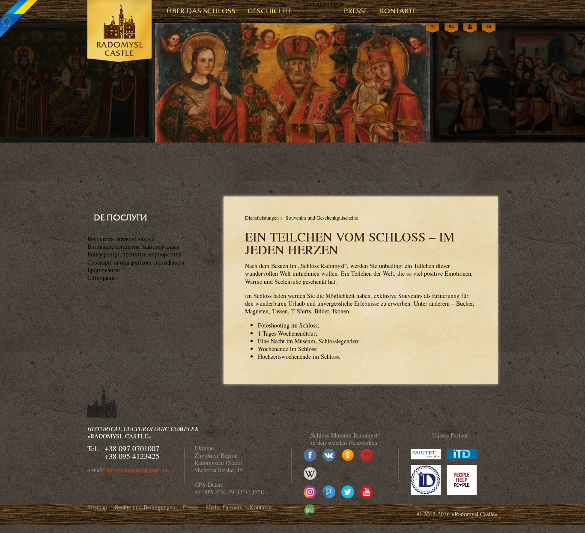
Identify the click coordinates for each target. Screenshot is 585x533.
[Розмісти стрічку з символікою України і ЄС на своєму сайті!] (19, 19)
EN (489, 26)
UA (451, 26)
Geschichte (270, 11)
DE (470, 26)
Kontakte (398, 11)
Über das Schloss (201, 11)
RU (432, 26)
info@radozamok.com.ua (136, 470)
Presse (356, 11)
